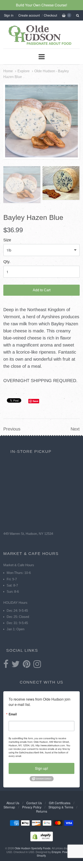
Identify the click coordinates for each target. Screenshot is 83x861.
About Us (12, 803)
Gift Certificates (59, 803)
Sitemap (9, 807)
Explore (23, 71)
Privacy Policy (31, 807)
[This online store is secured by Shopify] (41, 839)
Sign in (9, 15)
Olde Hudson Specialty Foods (32, 848)
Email (13, 714)
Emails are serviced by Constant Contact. (44, 756)
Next (75, 429)
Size (7, 240)
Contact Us (34, 803)
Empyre (56, 852)
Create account (29, 15)
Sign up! (41, 768)
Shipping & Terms (60, 807)
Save (35, 401)
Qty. (6, 262)
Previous (11, 429)
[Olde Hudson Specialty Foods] (41, 44)
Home (8, 71)
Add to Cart (41, 290)
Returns (41, 811)
